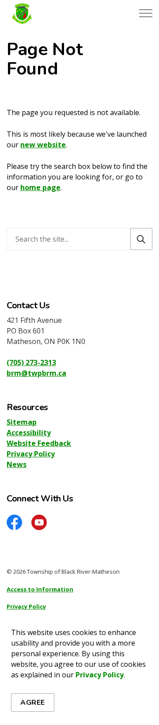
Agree (32, 702)
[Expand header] (145, 13)
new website (43, 144)
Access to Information (40, 589)
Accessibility (29, 432)
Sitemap (22, 422)
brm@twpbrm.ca (36, 373)
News (16, 464)
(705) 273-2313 (31, 362)
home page (40, 187)
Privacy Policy (100, 675)
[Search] (141, 239)
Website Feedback (39, 443)
